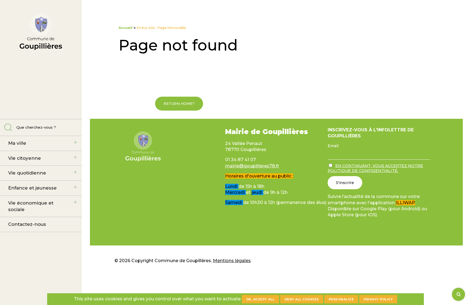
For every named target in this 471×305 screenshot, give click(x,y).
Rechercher (8, 127)
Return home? (179, 103)
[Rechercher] (458, 294)
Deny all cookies (302, 299)
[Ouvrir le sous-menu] (75, 142)
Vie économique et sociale (30, 206)
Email (333, 145)
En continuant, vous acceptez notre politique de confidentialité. (375, 168)
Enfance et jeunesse (32, 188)
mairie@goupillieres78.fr (252, 165)
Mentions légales (232, 260)
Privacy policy (378, 299)
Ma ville (17, 143)
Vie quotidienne (27, 173)
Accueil (125, 28)
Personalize (341, 299)
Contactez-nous (27, 224)
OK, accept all (260, 299)
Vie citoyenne (24, 158)
